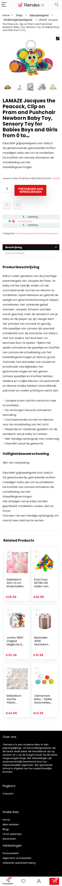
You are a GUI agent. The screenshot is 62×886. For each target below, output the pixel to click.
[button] (57, 38)
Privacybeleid (10, 853)
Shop (19, 15)
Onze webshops (12, 834)
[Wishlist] (23, 881)
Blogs (6, 829)
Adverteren (9, 838)
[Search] (57, 4)
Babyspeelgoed (39, 15)
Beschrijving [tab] (13, 247)
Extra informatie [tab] (15, 253)
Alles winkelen (11, 824)
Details (55, 178)
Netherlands (24, 221)
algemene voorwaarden (17, 858)
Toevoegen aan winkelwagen (30, 190)
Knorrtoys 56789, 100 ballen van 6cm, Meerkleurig (42, 586)
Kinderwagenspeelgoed (18, 19)
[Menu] (4, 4)
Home (6, 15)
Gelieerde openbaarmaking (19, 863)
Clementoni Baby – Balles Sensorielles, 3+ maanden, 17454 (43, 702)
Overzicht (8, 793)
